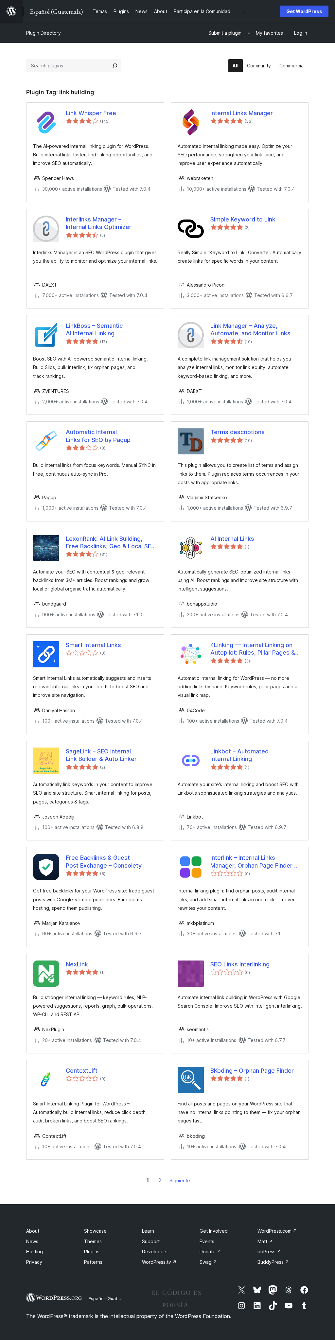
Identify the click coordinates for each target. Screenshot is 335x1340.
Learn (148, 1231)
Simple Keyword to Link (242, 219)
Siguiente (179, 1180)
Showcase (95, 1231)
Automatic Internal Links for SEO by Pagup (98, 436)
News (32, 1241)
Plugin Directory (43, 33)
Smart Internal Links (93, 645)
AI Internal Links (232, 538)
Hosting (34, 1251)
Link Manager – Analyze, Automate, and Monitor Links (250, 329)
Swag (208, 1262)
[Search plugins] (114, 65)
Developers (155, 1251)
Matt (265, 1241)
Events (207, 1241)
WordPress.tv (159, 1262)
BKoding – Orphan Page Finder (252, 1070)
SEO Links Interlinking (240, 964)
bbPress (269, 1251)
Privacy (34, 1262)
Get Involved (214, 1231)
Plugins (91, 1251)
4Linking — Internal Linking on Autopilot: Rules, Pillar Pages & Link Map (252, 649)
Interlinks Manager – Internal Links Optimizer (99, 223)
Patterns (93, 1262)
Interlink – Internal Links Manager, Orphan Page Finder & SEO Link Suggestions (254, 861)
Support (151, 1241)
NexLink (77, 964)
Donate (210, 1251)
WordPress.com (277, 1231)
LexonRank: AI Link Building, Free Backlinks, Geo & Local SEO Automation (111, 542)
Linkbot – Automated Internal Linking (239, 755)
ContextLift (81, 1070)
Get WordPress (304, 11)
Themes (93, 1241)
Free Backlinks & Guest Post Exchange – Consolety (104, 861)
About (32, 1231)
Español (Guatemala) (110, 1298)
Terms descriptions (237, 432)
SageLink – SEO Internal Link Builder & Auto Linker (101, 755)
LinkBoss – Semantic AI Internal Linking (94, 329)
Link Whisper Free (91, 113)
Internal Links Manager (241, 113)
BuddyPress (273, 1262)
